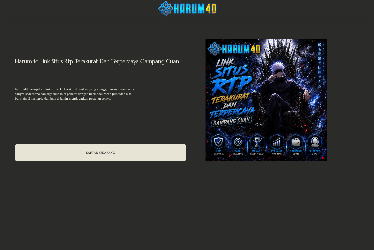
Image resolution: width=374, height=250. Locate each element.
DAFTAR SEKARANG (100, 152)
